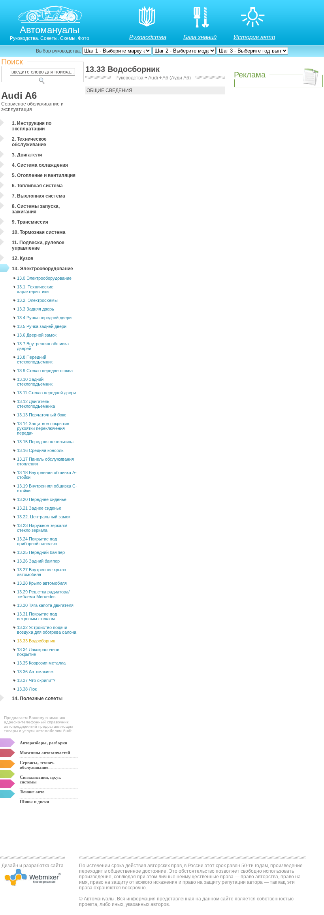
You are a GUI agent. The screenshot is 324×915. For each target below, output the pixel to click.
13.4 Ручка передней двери (44, 317)
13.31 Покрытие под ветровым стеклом (37, 616)
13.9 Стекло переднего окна (45, 370)
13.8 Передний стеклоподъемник (35, 359)
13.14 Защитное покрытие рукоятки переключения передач (43, 428)
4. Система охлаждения (40, 165)
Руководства (147, 37)
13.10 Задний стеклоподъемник (35, 381)
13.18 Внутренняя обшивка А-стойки (47, 475)
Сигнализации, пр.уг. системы (40, 779)
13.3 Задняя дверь (35, 309)
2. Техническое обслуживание (29, 141)
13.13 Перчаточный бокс (41, 414)
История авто (254, 37)
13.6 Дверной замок (37, 335)
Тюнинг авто (32, 791)
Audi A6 (19, 95)
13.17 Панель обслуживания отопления (45, 461)
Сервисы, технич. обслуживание (37, 765)
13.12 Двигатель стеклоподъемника (36, 404)
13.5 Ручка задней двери (41, 326)
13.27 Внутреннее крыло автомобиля (41, 572)
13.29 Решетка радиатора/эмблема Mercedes (43, 594)
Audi (153, 78)
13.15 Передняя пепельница (45, 441)
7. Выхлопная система (38, 196)
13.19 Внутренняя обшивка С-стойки (47, 488)
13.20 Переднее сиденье (41, 499)
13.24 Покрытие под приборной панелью (37, 541)
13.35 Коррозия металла (41, 663)
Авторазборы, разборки (43, 742)
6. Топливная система (37, 185)
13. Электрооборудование (42, 268)
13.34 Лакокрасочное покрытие (38, 652)
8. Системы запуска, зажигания (36, 209)
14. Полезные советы (37, 698)
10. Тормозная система (39, 232)
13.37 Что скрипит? (36, 680)
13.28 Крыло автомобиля (42, 583)
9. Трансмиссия (30, 222)
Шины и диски (34, 801)
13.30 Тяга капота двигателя (45, 605)
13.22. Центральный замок (43, 516)
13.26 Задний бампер (38, 561)
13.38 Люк (27, 689)
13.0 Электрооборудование (44, 278)
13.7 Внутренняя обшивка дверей (43, 346)
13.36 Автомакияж (35, 671)
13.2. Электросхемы (37, 300)
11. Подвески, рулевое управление (38, 245)
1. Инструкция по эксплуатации (31, 126)
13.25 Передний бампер (41, 552)
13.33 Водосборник (36, 640)
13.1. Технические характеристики (35, 289)
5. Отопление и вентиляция (43, 175)
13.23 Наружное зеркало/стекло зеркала (42, 528)
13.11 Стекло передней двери (46, 392)
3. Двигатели (27, 155)
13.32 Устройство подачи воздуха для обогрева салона (46, 629)
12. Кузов (22, 258)
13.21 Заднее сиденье (39, 508)
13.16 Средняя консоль (40, 450)
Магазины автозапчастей (45, 752)
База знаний (200, 37)
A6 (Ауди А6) (176, 78)
